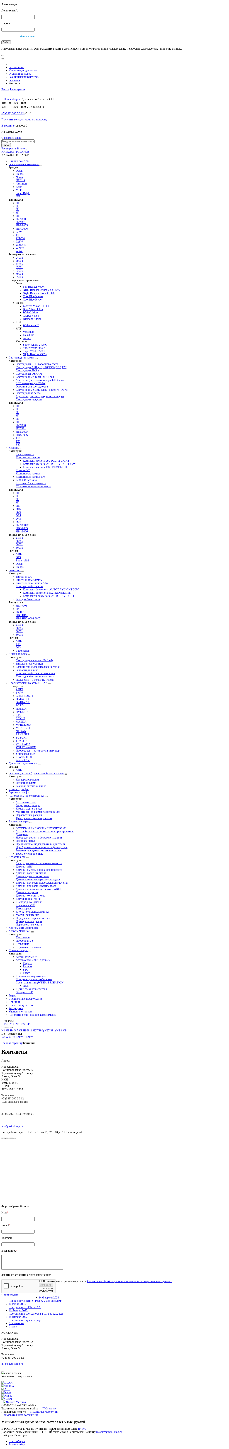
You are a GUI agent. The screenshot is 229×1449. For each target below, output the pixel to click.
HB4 (65, 1030)
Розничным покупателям (24, 76)
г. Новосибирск (10, 99)
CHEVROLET (24, 695)
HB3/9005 (22, 225)
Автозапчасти (17, 856)
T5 (17, 235)
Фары (12, 995)
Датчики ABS (24, 866)
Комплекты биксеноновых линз (35, 673)
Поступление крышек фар (24, 1318)
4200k (19, 264)
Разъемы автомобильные (31, 786)
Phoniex (27, 966)
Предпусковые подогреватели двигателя (40, 843)
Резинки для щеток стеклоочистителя (39, 850)
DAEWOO (22, 699)
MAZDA (21, 721)
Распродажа (16, 1008)
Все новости (16, 1323)
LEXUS (20, 718)
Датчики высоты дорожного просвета (39, 869)
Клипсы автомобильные (23, 927)
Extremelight (23, 560)
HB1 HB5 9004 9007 (28, 618)
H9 (24, 1030)
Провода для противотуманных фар (38, 750)
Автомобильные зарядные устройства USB (42, 827)
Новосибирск (17, 1441)
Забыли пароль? (27, 36)
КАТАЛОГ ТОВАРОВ (15, 151)
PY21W (28, 1036)
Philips (19, 173)
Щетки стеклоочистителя (31, 988)
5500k (19, 276)
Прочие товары (18, 950)
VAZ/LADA (23, 744)
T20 (18, 441)
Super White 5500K (34, 351)
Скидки (18, 161)
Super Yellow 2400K (35, 344)
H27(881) (50, 1030)
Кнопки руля (23, 908)
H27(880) (38, 1030)
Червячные (22, 943)
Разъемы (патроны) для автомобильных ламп (36, 773)
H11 (18, 215)
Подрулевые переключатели (33, 918)
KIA (18, 715)
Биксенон (15, 570)
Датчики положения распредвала (36, 885)
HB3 (59, 1030)
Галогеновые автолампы (24, 164)
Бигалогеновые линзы (29, 663)
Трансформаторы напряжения (34, 818)
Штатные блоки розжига (31, 483)
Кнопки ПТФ (24, 757)
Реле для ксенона (26, 479)
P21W (19, 241)
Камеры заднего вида (29, 808)
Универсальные (25, 753)
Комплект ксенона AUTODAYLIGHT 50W (49, 463)
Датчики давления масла (31, 872)
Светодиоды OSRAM (29, 373)
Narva (19, 177)
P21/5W (20, 238)
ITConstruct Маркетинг (44, 1411)
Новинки (14, 1001)
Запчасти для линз (27, 670)
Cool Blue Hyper (32, 299)
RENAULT (22, 734)
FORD (20, 705)
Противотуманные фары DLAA (28, 682)
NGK (26, 985)
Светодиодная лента (28, 392)
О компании (16, 67)
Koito (19, 186)
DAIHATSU (23, 702)
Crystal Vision (31, 315)
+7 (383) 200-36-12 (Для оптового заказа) (14, 1100)
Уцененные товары (20, 1011)
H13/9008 (21, 605)
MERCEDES (23, 724)
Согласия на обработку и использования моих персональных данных (129, 1281)
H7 (17, 212)
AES (18, 644)
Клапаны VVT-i (25, 905)
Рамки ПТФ (23, 760)
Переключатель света (29, 924)
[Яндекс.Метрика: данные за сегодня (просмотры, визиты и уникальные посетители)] (14, 1402)
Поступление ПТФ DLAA (25, 1305)
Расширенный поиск (14, 148)
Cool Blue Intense (33, 296)
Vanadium (28, 331)
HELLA (20, 180)
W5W (19, 251)
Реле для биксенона (28, 599)
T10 (18, 438)
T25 (18, 444)
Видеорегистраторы (28, 805)
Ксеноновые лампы (28, 473)
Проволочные (24, 940)
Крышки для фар (19, 789)
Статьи (13, 1326)
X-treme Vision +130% (36, 305)
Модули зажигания (27, 914)
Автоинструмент (26, 956)
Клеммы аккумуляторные (31, 976)
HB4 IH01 (22, 615)
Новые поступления (21, 1005)
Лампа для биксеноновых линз (34, 676)
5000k (19, 273)
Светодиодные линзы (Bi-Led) (34, 660)
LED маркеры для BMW (30, 383)
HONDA (21, 708)
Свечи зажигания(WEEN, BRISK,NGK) (40, 982)
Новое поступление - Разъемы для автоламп (35, 1299)
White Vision (30, 312)
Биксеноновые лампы (29, 579)
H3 (17, 206)
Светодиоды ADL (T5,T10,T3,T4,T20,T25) (41, 367)
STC (25, 969)
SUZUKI (21, 737)
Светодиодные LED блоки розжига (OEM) (42, 389)
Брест (26, 972)
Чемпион (21, 183)
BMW (19, 692)
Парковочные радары (29, 814)
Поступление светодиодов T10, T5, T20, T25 (36, 1312)
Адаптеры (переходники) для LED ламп (40, 380)
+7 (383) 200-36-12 (12, 1357)
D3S (18, 515)
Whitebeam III (31, 325)
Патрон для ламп (26, 782)
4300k (19, 267)
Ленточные (23, 937)
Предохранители (26, 840)
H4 (17, 209)
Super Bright (23, 193)
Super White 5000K (34, 347)
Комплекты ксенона (28, 457)
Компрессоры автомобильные (34, 979)
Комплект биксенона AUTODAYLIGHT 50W (51, 589)
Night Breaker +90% (35, 354)
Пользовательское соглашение (19, 1414)
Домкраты (22, 834)
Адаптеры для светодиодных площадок (40, 396)
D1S (18, 508)
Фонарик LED (24, 992)
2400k (19, 257)
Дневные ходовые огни (23, 763)
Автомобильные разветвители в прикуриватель (45, 831)
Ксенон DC (23, 470)
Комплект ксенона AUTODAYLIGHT (46, 460)
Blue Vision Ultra (33, 309)
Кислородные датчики (29, 901)
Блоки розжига (25, 454)
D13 (18, 557)
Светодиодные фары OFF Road (35, 376)
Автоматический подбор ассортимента (32, 1014)
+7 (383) (12, 113)
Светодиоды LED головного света (37, 363)
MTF (19, 190)
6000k (19, 544)
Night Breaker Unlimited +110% (41, 289)
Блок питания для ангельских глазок (38, 666)
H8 (17, 418)
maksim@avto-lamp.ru (109, 1431)
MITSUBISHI (24, 728)
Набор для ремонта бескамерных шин (39, 837)
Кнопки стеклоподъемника (32, 911)
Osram (19, 170)
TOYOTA (22, 740)
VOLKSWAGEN (26, 747)
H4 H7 (20, 612)
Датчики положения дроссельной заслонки (42, 882)
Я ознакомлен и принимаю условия (107, 1281)
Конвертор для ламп (28, 779)
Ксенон (13, 447)
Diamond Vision (32, 318)
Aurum (27, 338)
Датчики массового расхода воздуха (38, 879)
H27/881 (21, 222)
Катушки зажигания (28, 898)
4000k (19, 260)
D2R (18, 521)
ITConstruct (49, 1408)
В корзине (7, 125)
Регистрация (17, 89)
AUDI (19, 689)
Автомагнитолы (26, 802)
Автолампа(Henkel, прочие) (33, 959)
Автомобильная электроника (27, 795)
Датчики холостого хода (30, 895)
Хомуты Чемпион (20, 930)
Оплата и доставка (20, 73)
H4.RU (82, 1428)
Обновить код (9, 1294)
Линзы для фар (18, 653)
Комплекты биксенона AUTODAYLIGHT (48, 595)
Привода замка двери (29, 921)
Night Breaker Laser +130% (39, 293)
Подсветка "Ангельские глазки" (35, 679)
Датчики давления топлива (32, 876)
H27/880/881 (23, 525)
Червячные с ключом (28, 947)
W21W (20, 247)
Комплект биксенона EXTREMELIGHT (47, 592)
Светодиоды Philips (27, 370)
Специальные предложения (25, 998)
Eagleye (27, 963)
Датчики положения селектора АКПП (39, 889)
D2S (18, 512)
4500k (19, 270)
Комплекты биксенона (29, 586)
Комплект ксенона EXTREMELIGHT (46, 467)
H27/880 (21, 218)
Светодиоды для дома (29, 399)
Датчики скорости (27, 892)
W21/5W (21, 244)
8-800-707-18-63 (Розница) (17, 1113)
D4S (18, 518)
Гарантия (14, 80)
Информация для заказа (23, 70)
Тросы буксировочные (29, 853)
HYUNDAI (23, 711)
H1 (17, 202)
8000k (19, 547)
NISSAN (21, 731)
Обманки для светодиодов (32, 386)
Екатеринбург (17, 1444)
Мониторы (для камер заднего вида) (38, 811)
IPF (18, 196)
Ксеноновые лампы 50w (30, 476)
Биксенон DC (24, 576)
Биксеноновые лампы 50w (32, 583)
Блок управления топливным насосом (39, 863)
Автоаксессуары (19, 821)
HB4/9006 (22, 228)
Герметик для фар (19, 792)
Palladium (28, 334)
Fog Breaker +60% (34, 286)
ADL (19, 554)
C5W (19, 231)
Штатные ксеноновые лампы (33, 486)
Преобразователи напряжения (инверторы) (42, 847)
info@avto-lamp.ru (12, 1126)
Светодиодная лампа (22, 357)
